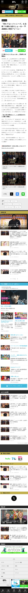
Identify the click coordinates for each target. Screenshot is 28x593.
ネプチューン (8, 204)
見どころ (4, 20)
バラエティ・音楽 (5, 566)
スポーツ (3, 569)
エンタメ (7, 201)
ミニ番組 (3, 572)
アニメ (16, 569)
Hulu (21, 50)
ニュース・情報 (18, 562)
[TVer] (7, 11)
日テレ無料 (20, 458)
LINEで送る (23, 194)
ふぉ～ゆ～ (17, 207)
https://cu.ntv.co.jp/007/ (8, 148)
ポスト (11, 194)
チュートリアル (16, 204)
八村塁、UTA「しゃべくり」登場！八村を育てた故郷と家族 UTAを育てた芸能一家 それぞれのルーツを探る (18, 414)
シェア (17, 194)
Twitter (14, 498)
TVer (8, 50)
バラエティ (13, 201)
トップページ (5, 582)
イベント (17, 572)
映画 (16, 566)
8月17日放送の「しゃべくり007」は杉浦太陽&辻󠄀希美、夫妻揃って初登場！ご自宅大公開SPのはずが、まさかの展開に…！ (18, 429)
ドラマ (2, 562)
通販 (2, 576)
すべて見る (13, 278)
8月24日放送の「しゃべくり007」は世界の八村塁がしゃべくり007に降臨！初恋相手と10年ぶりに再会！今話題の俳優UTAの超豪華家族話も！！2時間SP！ (18, 437)
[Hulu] (20, 11)
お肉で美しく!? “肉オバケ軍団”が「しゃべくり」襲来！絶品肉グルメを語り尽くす (18, 405)
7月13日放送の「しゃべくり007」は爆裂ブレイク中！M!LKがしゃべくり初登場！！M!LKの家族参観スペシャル (18, 397)
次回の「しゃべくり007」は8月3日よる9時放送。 (18, 421)
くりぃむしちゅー (9, 207)
